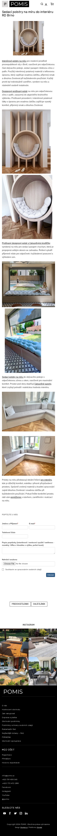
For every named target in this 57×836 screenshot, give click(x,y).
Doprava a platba (9, 717)
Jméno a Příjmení (10, 524)
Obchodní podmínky (11, 721)
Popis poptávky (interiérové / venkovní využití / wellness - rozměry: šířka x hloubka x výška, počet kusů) (28, 543)
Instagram (6, 791)
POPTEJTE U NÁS (10, 515)
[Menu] (5, 4)
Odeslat (50, 575)
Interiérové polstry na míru (14, 61)
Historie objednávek (11, 763)
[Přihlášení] (46, 5)
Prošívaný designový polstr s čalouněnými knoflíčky (26, 243)
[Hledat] (42, 4)
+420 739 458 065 (9, 779)
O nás (4, 705)
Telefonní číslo (8, 532)
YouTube (6, 795)
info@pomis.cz (8, 776)
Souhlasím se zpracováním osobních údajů (23, 569)
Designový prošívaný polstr (14, 91)
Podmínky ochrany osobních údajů (17, 725)
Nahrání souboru (9, 559)
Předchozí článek (20, 604)
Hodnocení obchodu (11, 709)
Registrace (7, 755)
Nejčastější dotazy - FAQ (13, 733)
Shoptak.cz (24, 827)
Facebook (6, 787)
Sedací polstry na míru (12, 377)
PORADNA (6, 737)
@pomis (5, 799)
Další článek (39, 604)
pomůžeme (16, 497)
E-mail (32, 524)
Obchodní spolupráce (11, 741)
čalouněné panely (42, 384)
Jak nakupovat (8, 713)
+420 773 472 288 (10, 783)
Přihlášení (6, 759)
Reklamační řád (9, 729)
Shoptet (39, 827)
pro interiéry (46, 480)
